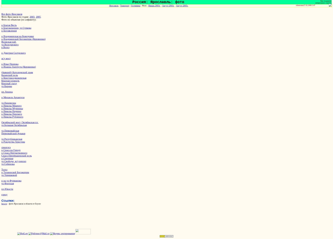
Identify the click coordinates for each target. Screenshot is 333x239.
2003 (32, 17)
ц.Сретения (7, 158)
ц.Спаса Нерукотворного (14, 153)
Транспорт (124, 6)
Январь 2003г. (154, 6)
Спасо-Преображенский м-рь (16, 155)
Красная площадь (10, 80)
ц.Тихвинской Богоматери (15, 172)
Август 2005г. (182, 6)
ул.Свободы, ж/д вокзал (13, 161)
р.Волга (5, 47)
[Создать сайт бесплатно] (166, 237)
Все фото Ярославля (11, 14)
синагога (6, 147)
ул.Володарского (10, 44)
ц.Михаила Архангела (12, 97)
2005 (38, 17)
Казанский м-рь (9, 75)
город (4, 194)
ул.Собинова (8, 164)
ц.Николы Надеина (11, 111)
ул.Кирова (6, 86)
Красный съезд (9, 83)
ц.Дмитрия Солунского (13, 53)
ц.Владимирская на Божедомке (17, 36)
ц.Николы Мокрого (11, 105)
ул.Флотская (7, 183)
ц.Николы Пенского (11, 114)
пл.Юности (7, 189)
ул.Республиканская (11, 139)
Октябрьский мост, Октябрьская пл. (20, 122)
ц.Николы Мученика (12, 108)
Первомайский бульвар (13, 133)
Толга (4, 169)
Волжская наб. (8, 42)
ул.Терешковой (9, 175)
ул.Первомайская (10, 130)
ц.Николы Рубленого (12, 117)
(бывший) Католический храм (17, 72)
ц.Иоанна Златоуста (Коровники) (18, 67)
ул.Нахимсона (8, 103)
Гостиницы (135, 6)
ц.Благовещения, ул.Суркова (16, 28)
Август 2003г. (168, 6)
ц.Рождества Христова (13, 142)
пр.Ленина (7, 92)
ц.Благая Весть (9, 25)
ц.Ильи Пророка (9, 64)
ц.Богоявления (9, 31)
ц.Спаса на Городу (11, 150)
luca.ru (4, 204)
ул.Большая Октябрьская (14, 125)
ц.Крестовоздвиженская (13, 78)
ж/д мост (6, 58)
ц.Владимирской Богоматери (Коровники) (23, 39)
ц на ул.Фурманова (11, 180)
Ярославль (113, 6)
